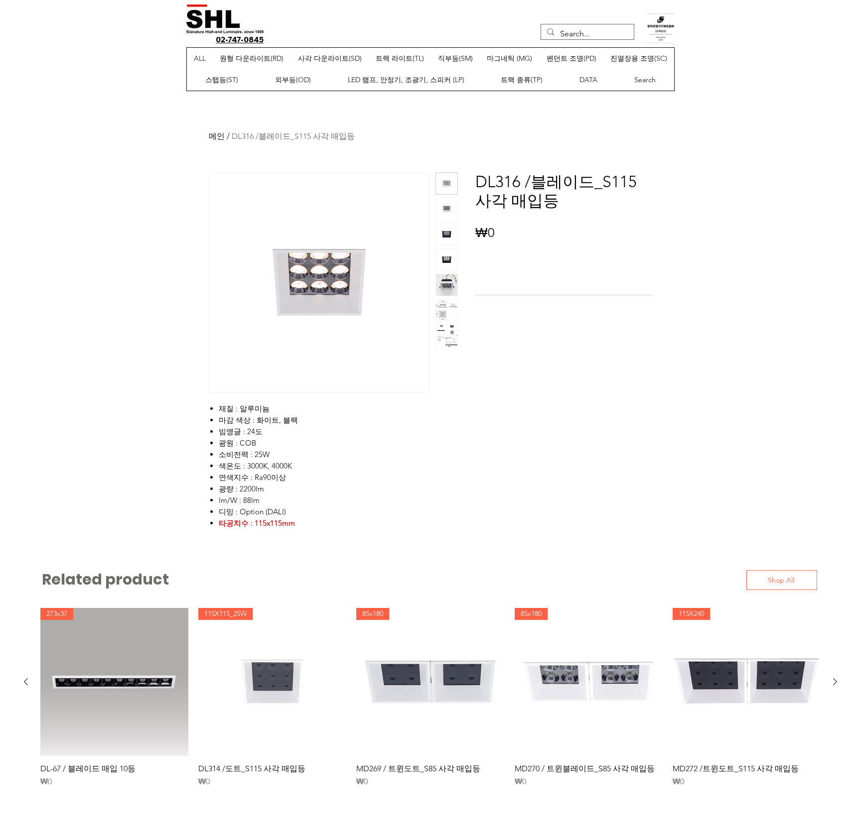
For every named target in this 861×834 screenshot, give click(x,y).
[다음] (835, 682)
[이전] (26, 682)
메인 (217, 136)
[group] (430, 702)
